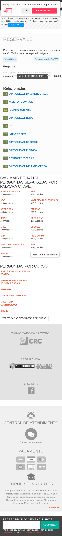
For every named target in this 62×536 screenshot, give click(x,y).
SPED (3, 227)
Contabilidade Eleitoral (23, 150)
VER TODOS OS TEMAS (45, 254)
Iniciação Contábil (20, 110)
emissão (35, 209)
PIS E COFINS (38, 236)
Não (26, 10)
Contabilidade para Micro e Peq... (28, 94)
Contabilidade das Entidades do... (29, 166)
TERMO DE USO (10, 532)
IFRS (33, 245)
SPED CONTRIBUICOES (12, 245)
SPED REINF (37, 218)
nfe (33, 191)
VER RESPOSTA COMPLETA (33, 76)
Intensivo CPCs (18, 134)
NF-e (2, 200)
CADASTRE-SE (52, 508)
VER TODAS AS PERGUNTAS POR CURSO (24, 318)
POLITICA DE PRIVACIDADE (30, 532)
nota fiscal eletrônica (44, 200)
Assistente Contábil (21, 102)
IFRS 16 (4, 253)
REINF (3, 218)
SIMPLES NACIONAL (10, 191)
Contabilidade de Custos (23, 142)
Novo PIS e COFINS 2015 (13, 295)
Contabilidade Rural (21, 118)
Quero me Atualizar (44, 10)
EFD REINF (5, 289)
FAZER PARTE (16, 25)
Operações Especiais (21, 158)
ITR (10, 126)
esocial (35, 227)
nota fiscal (7, 209)
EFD (2, 236)
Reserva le (17, 39)
